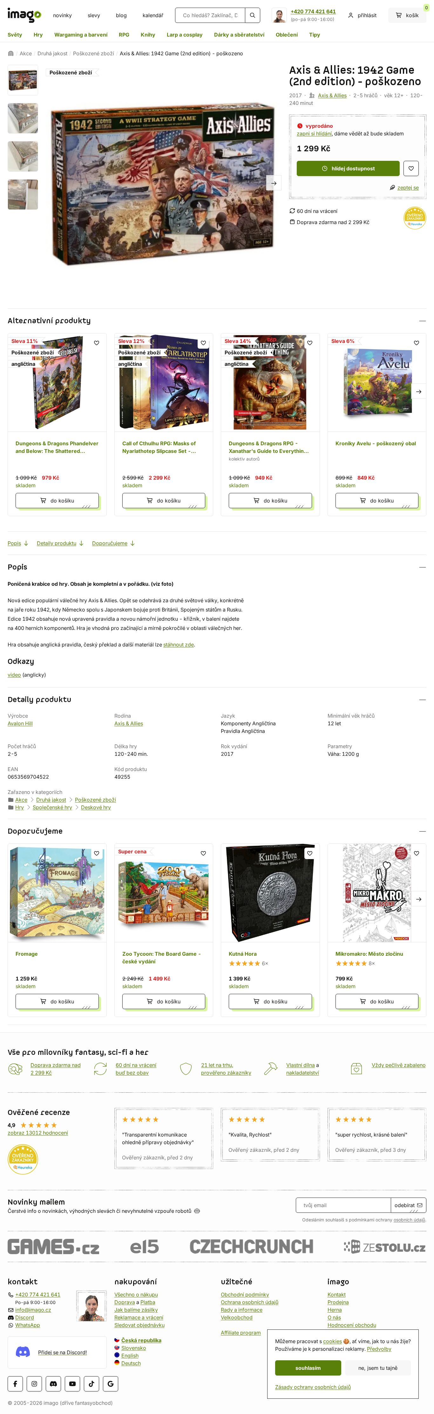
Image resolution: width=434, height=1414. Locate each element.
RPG (124, 34)
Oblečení (287, 34)
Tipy (314, 34)
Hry (38, 34)
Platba (147, 1302)
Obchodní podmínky (245, 1294)
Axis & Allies (332, 95)
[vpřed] (273, 182)
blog (121, 15)
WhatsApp (27, 1325)
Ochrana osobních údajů (249, 1302)
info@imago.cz (33, 1309)
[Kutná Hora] (270, 930)
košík (416, 13)
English (130, 1355)
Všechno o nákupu (136, 1294)
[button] (217, 321)
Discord (24, 1317)
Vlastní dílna (300, 1065)
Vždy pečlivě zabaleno (399, 1065)
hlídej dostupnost (353, 168)
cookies (332, 1341)
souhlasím (308, 1368)
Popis (14, 543)
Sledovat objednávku (139, 1325)
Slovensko (133, 1347)
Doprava (124, 1302)
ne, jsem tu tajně (377, 1368)
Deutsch (131, 1363)
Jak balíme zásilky (136, 1309)
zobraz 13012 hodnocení (38, 1133)
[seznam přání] (411, 168)
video (14, 675)
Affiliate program (241, 1332)
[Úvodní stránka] (11, 53)
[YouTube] (72, 1383)
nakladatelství (302, 1072)
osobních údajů (409, 1219)
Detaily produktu (56, 543)
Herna (335, 1309)
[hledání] (252, 15)
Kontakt (337, 1294)
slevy (94, 15)
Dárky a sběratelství (239, 34)
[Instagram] (34, 1383)
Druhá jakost (52, 53)
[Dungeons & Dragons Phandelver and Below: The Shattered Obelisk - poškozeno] (57, 424)
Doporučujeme (109, 543)
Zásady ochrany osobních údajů (313, 1387)
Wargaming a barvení (80, 34)
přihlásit (367, 15)
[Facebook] (15, 1383)
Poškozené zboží (93, 53)
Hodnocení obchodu (352, 1325)
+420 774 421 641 (313, 11)
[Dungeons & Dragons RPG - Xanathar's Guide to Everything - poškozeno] (270, 424)
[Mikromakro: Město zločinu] (377, 930)
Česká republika (141, 1340)
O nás (334, 1317)
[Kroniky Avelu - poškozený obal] (377, 424)
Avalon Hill (20, 723)
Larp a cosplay (185, 34)
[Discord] (53, 1383)
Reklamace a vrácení (138, 1317)
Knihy (148, 34)
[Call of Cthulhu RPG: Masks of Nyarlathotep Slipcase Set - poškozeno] (164, 424)
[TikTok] (91, 1383)
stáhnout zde (178, 644)
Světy (15, 34)
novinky (62, 15)
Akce (26, 53)
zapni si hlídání (314, 133)
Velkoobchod (237, 1317)
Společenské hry (52, 807)
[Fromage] (57, 930)
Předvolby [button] (379, 1349)
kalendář (153, 15)
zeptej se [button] (408, 187)
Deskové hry (96, 807)
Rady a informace (241, 1309)
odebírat (405, 1205)
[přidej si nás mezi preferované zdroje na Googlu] (110, 1383)
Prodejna (338, 1302)
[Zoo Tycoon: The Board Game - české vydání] (164, 930)
